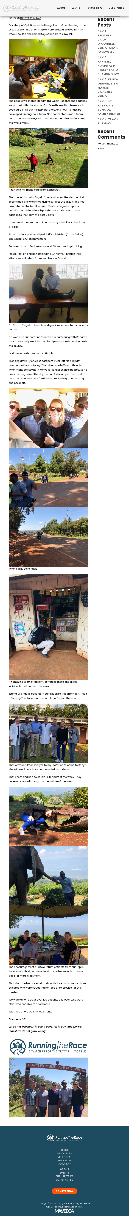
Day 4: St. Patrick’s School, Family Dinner (109, 107)
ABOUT (61, 7)
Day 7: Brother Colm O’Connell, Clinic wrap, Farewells (108, 41)
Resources (64, 1153)
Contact (64, 1164)
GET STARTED (116, 7)
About (64, 1169)
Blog (64, 1150)
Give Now (64, 1160)
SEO (78, 1206)
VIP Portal (64, 1157)
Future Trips (64, 1176)
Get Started (64, 1180)
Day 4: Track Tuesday (108, 121)
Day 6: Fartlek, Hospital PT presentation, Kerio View (108, 65)
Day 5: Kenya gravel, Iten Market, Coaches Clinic (108, 87)
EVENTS (76, 7)
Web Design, (52, 1206)
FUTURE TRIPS (94, 7)
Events (65, 1173)
